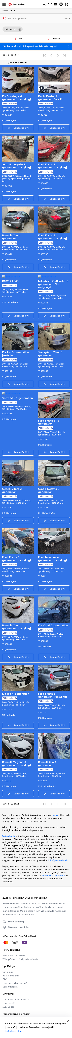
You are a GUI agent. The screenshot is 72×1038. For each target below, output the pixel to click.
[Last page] (64, 55)
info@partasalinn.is (58, 860)
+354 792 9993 (16, 955)
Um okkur (8, 972)
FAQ (5, 979)
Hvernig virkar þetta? (15, 983)
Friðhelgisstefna (13, 1031)
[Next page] (58, 55)
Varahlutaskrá (10, 987)
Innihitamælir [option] (11, 29)
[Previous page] (51, 55)
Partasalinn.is (8, 836)
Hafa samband (11, 975)
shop (55, 815)
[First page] (44, 55)
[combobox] (67, 18)
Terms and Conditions (54, 875)
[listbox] (36, 29)
